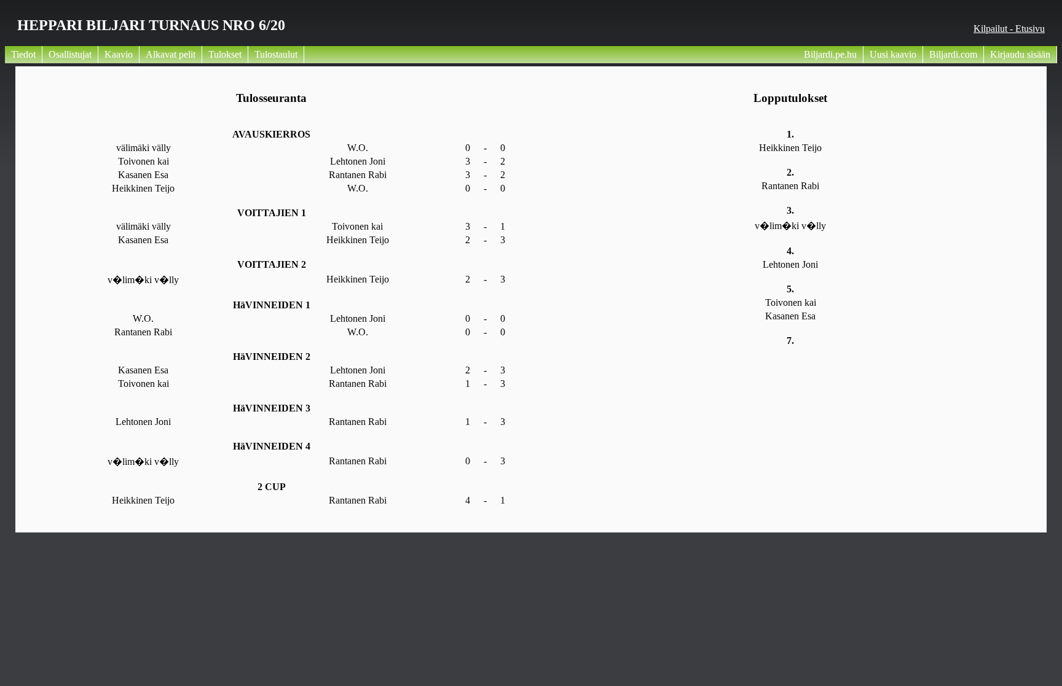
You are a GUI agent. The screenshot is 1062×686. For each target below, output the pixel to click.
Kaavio (118, 54)
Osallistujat (70, 54)
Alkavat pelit (170, 54)
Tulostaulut (275, 54)
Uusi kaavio (893, 54)
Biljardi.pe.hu (830, 54)
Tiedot (23, 54)
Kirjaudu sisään (1020, 54)
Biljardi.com (953, 54)
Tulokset (225, 54)
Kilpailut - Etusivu (1009, 28)
